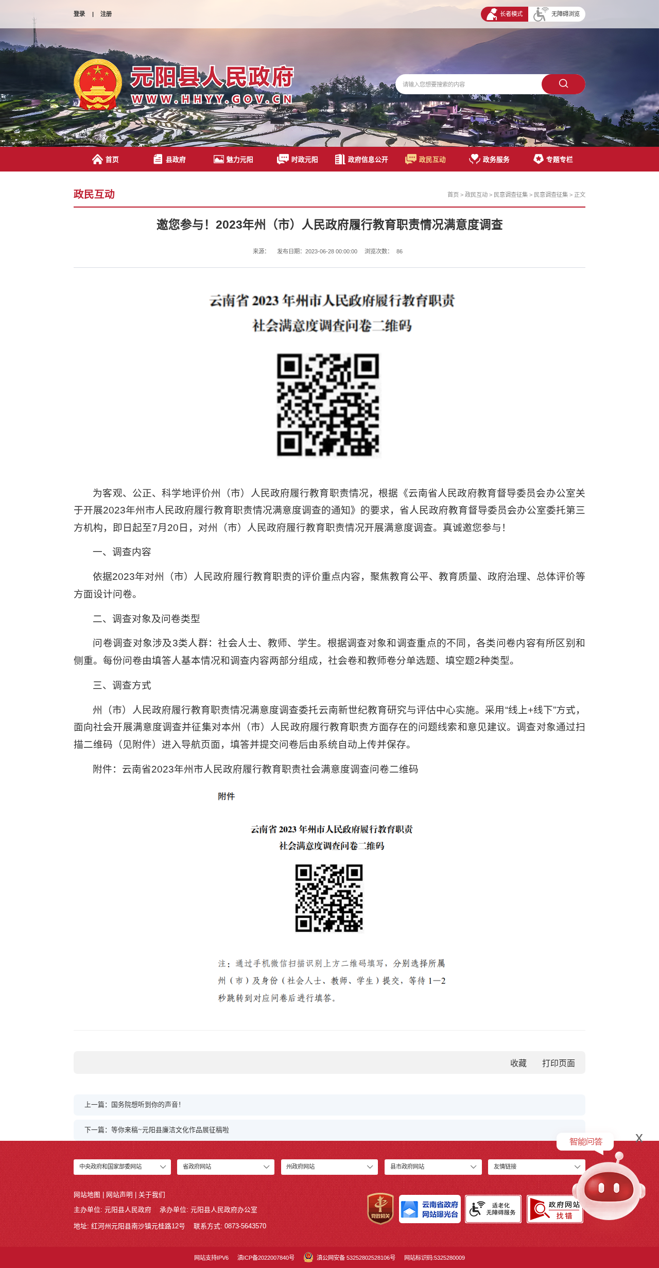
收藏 (518, 1063)
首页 (112, 159)
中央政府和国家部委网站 (110, 1166)
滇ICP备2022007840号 (265, 1258)
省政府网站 (197, 1166)
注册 (106, 14)
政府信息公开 (368, 159)
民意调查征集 (511, 195)
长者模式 (511, 14)
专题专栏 (559, 159)
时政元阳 (304, 159)
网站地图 (87, 1194)
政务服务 (496, 159)
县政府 (176, 159)
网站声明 (119, 1194)
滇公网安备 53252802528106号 (356, 1258)
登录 (79, 14)
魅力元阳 (240, 159)
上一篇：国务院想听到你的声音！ (134, 1104)
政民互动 (432, 159)
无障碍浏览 (565, 14)
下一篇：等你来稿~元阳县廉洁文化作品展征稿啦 (156, 1130)
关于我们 (151, 1194)
